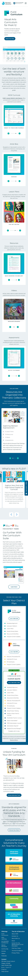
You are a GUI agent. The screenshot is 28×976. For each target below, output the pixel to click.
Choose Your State (14, 830)
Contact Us (15, 936)
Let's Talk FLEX (14, 618)
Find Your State (16, 948)
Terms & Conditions (17, 950)
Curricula (16, 95)
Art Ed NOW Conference (5, 942)
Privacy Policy (16, 953)
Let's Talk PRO (14, 651)
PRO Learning (4, 938)
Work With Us (16, 938)
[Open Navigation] (26, 3)
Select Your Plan (10, 38)
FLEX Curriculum (4, 934)
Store (13, 940)
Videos (3, 953)
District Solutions (4, 945)
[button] (8, 133)
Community (4, 949)
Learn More (14, 587)
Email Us (3, 969)
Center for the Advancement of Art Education (17, 944)
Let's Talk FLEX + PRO (14, 682)
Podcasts (4, 956)
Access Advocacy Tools (14, 795)
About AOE (15, 934)
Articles (3, 951)
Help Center (5, 971)
